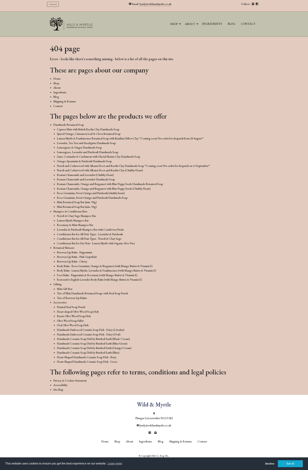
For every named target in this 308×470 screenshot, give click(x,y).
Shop (174, 24)
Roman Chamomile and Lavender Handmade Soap (86, 179)
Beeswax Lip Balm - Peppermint (74, 252)
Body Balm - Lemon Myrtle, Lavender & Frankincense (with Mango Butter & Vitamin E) (106, 270)
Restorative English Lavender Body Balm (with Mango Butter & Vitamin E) (99, 279)
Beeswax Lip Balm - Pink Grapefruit (77, 257)
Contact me (53, 4)
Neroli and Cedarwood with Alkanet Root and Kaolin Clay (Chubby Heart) (100, 170)
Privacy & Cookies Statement (70, 380)
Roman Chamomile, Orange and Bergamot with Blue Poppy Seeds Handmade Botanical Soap (110, 184)
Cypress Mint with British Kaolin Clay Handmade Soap (88, 129)
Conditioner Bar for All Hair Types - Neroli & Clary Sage (89, 239)
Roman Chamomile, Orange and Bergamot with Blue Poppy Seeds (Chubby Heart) (103, 188)
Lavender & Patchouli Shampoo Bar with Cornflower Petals (90, 229)
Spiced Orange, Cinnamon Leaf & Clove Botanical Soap (88, 134)
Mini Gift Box (64, 289)
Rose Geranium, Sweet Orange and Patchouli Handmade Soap (92, 198)
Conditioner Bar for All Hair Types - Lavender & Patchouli (90, 234)
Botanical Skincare (63, 248)
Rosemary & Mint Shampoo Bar (75, 225)
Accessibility (60, 385)
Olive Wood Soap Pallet (70, 321)
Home (57, 78)
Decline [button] (269, 463)
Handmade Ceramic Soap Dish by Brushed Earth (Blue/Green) (92, 343)
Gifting (57, 284)
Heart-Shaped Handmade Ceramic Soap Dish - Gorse (87, 362)
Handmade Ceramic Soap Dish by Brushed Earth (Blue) (88, 352)
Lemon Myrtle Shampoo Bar (73, 220)
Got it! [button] (290, 463)
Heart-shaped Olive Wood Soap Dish (78, 312)
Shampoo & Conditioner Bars (70, 211)
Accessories (60, 302)
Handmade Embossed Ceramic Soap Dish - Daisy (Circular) (90, 330)
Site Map (58, 389)
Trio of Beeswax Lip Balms (72, 298)
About (190, 24)
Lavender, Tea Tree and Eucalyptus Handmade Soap (86, 143)
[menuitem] (174, 24)
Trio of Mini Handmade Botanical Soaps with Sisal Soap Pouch (92, 293)
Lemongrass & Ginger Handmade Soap (79, 147)
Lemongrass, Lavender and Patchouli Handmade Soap (87, 152)
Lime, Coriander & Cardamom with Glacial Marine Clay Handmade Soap (98, 156)
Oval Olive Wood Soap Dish (73, 325)
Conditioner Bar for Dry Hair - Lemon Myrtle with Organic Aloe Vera (96, 243)
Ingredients (212, 24)
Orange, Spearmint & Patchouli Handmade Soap (84, 161)
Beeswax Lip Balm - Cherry (72, 261)
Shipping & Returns (64, 101)
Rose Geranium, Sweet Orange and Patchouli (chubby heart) (91, 193)
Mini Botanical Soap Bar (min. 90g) (77, 202)
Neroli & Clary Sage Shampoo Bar (76, 216)
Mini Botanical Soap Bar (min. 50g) (77, 207)
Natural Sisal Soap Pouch (71, 307)
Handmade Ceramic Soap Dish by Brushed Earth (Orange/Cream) (94, 348)
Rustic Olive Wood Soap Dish (74, 316)
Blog (231, 24)
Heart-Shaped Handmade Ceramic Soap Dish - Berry (86, 357)
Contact (248, 24)
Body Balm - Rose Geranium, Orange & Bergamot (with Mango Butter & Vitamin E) (104, 266)
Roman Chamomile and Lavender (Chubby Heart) (85, 175)
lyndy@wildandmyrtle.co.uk (155, 4)
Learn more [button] (115, 463)
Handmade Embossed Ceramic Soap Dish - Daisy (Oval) (88, 334)
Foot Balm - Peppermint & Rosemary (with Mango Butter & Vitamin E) (97, 275)
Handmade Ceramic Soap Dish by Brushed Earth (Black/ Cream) (93, 339)
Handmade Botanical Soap (68, 125)
